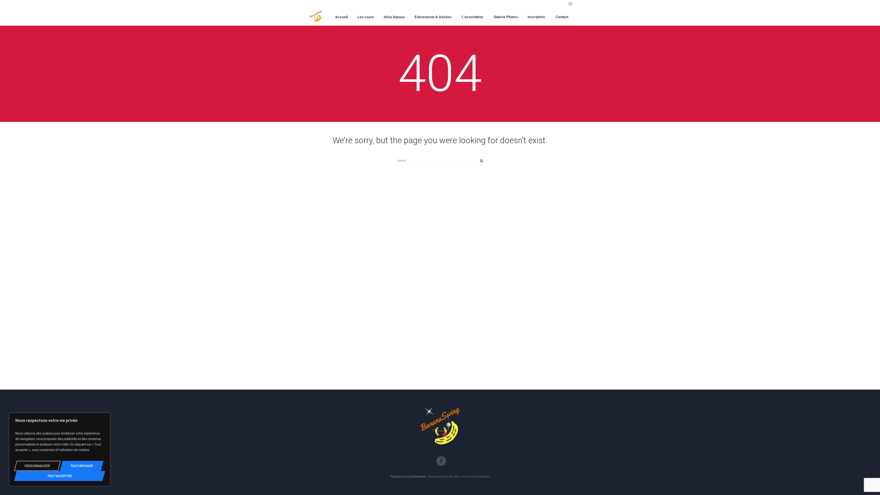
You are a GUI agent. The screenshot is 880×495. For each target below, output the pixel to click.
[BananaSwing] (316, 17)
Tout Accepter (59, 476)
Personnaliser (37, 466)
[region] (59, 449)
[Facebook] (570, 3)
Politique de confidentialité (408, 476)
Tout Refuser (81, 466)
